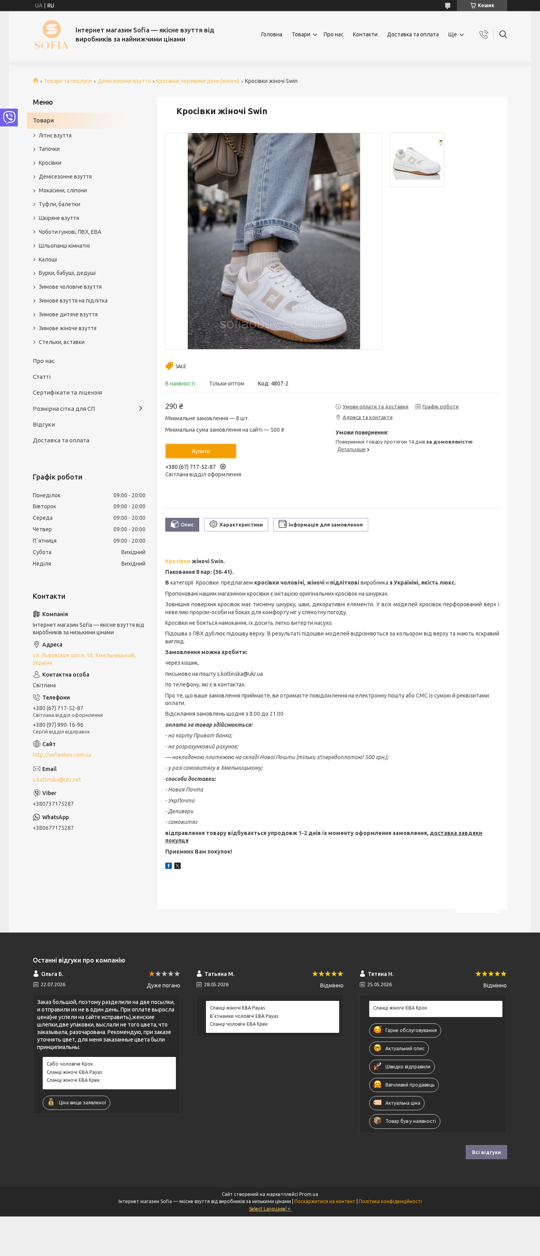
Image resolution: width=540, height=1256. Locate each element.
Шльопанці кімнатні (64, 246)
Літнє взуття (55, 135)
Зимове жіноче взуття (67, 328)
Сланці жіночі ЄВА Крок (400, 1007)
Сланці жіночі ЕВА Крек (73, 1080)
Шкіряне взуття (59, 218)
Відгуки (44, 424)
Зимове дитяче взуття (68, 314)
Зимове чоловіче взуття (70, 287)
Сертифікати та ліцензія (67, 392)
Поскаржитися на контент (325, 1201)
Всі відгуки (486, 1152)
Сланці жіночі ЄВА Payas (74, 1072)
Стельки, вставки (62, 342)
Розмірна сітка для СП (64, 408)
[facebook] (168, 867)
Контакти (365, 34)
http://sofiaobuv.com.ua (62, 755)
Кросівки (178, 561)
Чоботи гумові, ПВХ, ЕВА (70, 232)
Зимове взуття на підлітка (73, 300)
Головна (271, 34)
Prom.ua (308, 1194)
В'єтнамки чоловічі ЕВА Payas (244, 1016)
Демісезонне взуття (124, 81)
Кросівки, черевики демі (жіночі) (197, 81)
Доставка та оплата (413, 34)
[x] (177, 867)
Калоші (48, 259)
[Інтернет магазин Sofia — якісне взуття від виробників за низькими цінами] (51, 34)
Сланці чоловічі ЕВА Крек (239, 1024)
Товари (301, 34)
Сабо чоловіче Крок (70, 1063)
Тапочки (49, 149)
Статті (42, 376)
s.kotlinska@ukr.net (57, 780)
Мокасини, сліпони (63, 190)
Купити (201, 451)
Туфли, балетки (59, 204)
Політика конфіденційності (390, 1201)
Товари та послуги (68, 81)
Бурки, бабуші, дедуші (67, 273)
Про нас (334, 34)
